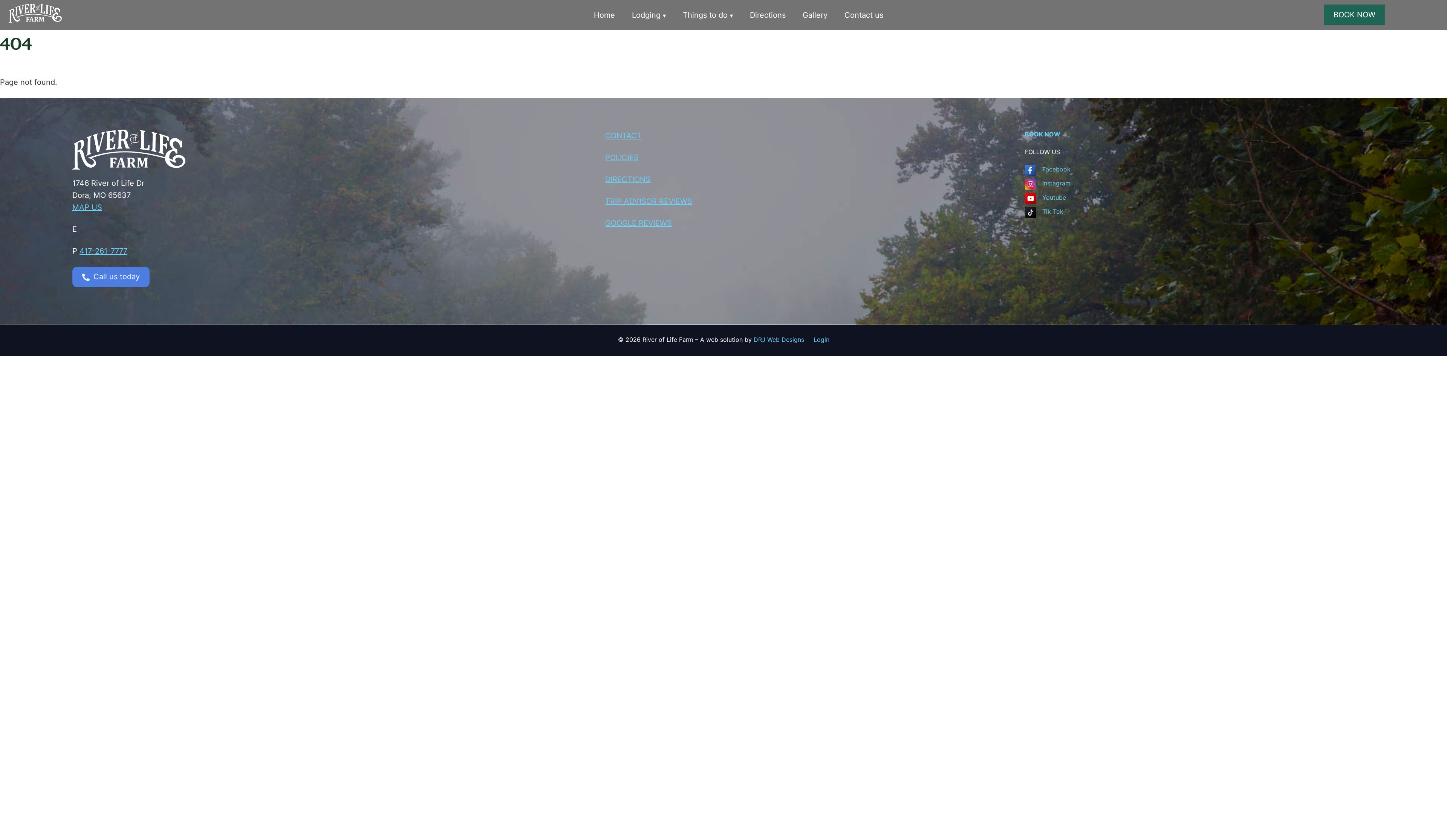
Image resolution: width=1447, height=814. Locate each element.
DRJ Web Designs (784, 339)
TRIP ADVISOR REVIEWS (648, 201)
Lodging (646, 15)
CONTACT (623, 135)
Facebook (1056, 169)
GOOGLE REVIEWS (638, 223)
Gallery (815, 15)
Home (604, 15)
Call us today (116, 276)
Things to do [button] (705, 15)
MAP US (87, 207)
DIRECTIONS (627, 179)
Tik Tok (1052, 211)
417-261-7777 (103, 251)
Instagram (1056, 183)
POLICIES (622, 157)
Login (821, 339)
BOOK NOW (1354, 14)
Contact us (863, 15)
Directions (768, 15)
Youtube (1054, 197)
